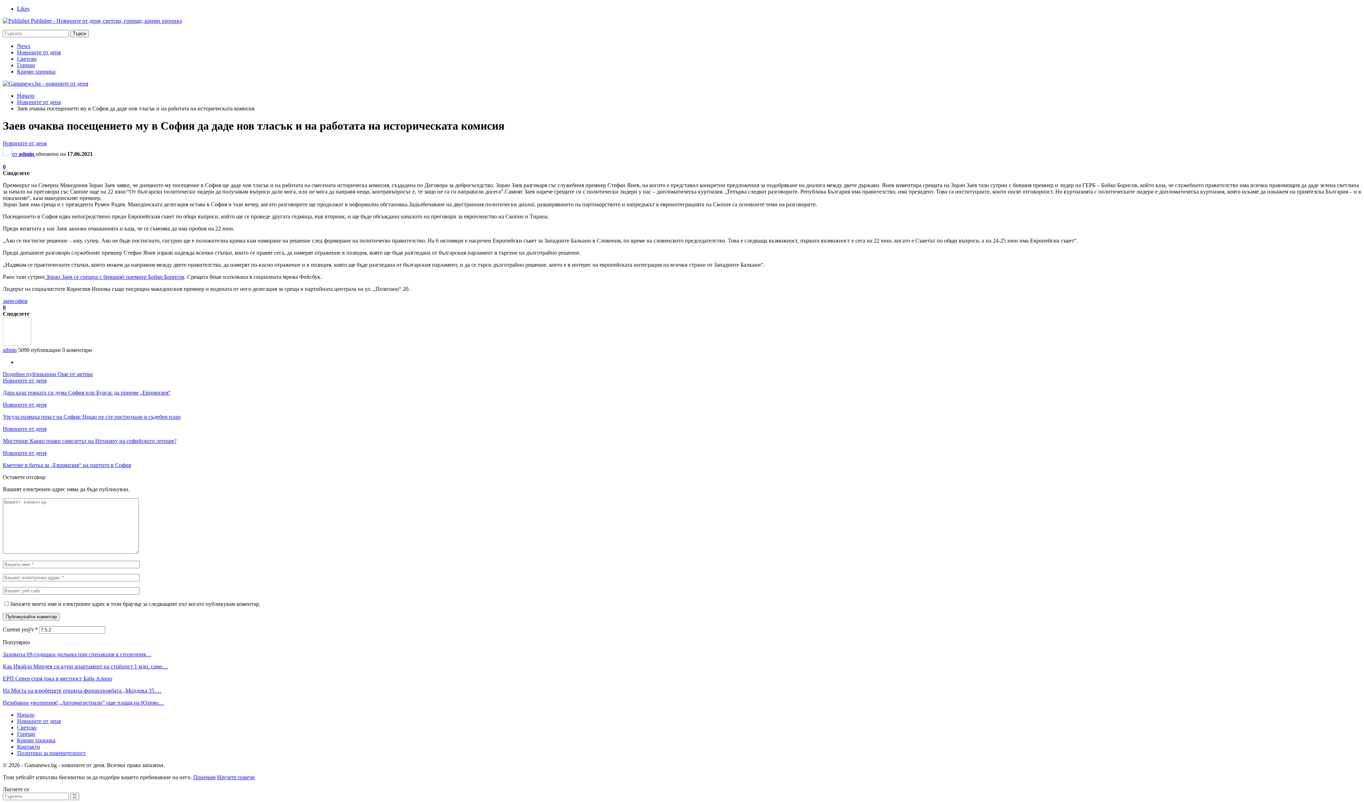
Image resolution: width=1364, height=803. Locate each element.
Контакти (28, 747)
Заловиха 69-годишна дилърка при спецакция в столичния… (77, 654)
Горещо (26, 65)
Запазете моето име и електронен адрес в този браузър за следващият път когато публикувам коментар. (135, 604)
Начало (25, 715)
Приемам (204, 777)
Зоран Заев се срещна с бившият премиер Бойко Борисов (114, 277)
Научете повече (236, 777)
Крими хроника (36, 72)
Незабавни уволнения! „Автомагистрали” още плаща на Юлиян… (83, 703)
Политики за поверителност (51, 753)
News (23, 46)
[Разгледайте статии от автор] (17, 344)
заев (8, 301)
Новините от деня (39, 52)
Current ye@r (20, 629)
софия (20, 301)
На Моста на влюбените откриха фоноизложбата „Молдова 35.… (82, 691)
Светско (27, 59)
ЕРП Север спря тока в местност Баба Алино (57, 679)
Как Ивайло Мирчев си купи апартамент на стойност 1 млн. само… (85, 666)
